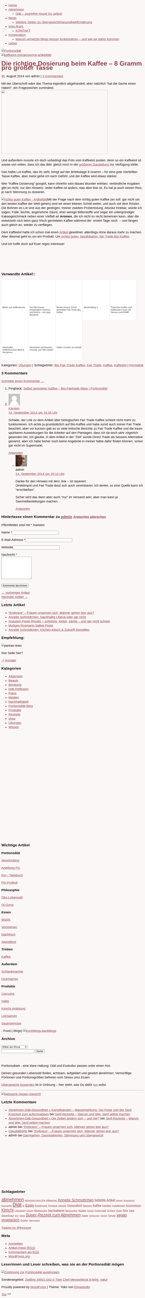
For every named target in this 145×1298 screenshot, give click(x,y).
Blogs (12, 18)
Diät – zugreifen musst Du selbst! (39, 14)
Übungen (25, 365)
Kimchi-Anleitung (13, 1008)
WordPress (38, 1287)
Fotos (12, 693)
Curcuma (7, 994)
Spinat (22, 1216)
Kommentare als (23, 1252)
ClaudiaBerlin (17, 1131)
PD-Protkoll (9, 882)
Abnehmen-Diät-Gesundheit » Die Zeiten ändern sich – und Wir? (54, 1118)
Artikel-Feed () (21, 1248)
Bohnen (119, 1200)
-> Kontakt (8, 660)
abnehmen (12, 1199)
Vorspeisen (9, 927)
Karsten (13, 408)
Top (4, 1294)
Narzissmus (71, 1210)
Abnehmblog (10, 860)
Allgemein (15, 676)
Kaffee (107, 365)
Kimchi (7, 1210)
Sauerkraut (7, 1215)
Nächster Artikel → (14, 597)
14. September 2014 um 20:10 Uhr (40, 474)
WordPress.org (19, 1256)
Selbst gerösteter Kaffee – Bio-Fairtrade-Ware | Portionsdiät (65, 388)
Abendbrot (8, 942)
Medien (13, 697)
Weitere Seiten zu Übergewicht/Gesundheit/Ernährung (54, 22)
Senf (17, 1216)
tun (95, 1085)
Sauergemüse (11, 1023)
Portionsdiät (100, 1210)
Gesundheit (74, 1205)
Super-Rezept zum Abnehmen (53, 1215)
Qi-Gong (7, 905)
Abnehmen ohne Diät (35, 1200)
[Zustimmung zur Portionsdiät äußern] (30, 1272)
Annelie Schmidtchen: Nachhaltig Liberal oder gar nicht (47, 617)
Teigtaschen (94, 1216)
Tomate (112, 1215)
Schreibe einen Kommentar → (22, 381)
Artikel (64, 232)
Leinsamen (9, 1016)
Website (7, 547)
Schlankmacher (12, 971)
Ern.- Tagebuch (12, 875)
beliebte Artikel (105, 1200)
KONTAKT (23, 30)
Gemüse (62, 1206)
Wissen (13, 727)
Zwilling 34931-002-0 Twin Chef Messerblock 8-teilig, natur (66, 1279)
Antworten (15, 453)
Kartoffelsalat (118, 1206)
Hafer (5, 1001)
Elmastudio (82, 1287)
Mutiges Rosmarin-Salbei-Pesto (30, 625)
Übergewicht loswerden (17, 1085)
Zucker (24, 1220)
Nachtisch (8, 934)
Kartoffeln (106, 1206)
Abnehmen (16, 9)
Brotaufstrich (129, 1200)
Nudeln (82, 1210)
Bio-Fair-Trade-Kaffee (69, 365)
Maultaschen (40, 1210)
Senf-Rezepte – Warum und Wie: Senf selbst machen (92, 1114)
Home (12, 5)
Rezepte (14, 714)
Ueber (12, 43)
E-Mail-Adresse (12, 540)
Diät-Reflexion (18, 689)
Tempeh (103, 1216)
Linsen (30, 1210)
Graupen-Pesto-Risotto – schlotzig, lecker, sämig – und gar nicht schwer (59, 621)
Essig (29, 1205)
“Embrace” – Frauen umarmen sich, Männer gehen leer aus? (51, 613)
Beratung (14, 685)
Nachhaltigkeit (18, 701)
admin (66, 517)
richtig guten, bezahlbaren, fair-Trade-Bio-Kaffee (94, 236)
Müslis (5, 919)
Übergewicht (34, 1220)
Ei (23, 1206)
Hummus (87, 1205)
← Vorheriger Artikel (15, 593)
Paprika (90, 1211)
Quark (119, 1210)
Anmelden (15, 1243)
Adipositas (51, 1200)
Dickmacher (9, 979)
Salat (131, 1210)
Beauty (13, 680)
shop (11, 718)
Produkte (14, 710)
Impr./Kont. (16, 26)
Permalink (136, 365)
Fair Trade (94, 365)
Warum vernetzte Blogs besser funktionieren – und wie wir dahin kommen (67, 39)
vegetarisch (10, 1220)
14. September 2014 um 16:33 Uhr (32, 412)
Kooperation (17, 35)
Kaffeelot (120, 365)
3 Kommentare (52, 76)
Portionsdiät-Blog (20, 706)
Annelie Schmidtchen (76, 1200)
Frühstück (52, 1206)
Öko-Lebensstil (12, 897)
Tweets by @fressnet (16, 1228)
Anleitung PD (10, 868)
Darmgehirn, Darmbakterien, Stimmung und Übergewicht (63, 1135)
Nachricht (9, 554)
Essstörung (41, 1205)
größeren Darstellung (94, 164)
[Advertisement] (12, 785)
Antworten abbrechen (89, 517)
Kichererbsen (133, 1205)
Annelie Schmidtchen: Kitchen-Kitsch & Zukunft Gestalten (48, 630)
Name (5, 532)
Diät (17, 1205)
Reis (125, 1210)
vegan (122, 1215)
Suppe (85, 1215)
